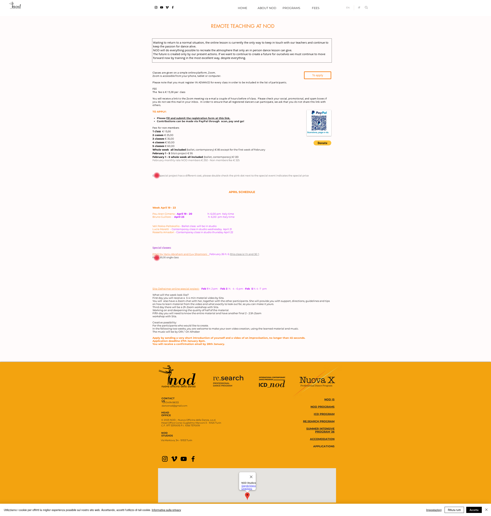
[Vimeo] (167, 7)
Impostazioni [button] (434, 510)
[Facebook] (173, 7)
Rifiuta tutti (454, 510)
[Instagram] (156, 7)
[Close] (486, 510)
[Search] (367, 7)
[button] (322, 142)
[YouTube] (161, 7)
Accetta (474, 510)
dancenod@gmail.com (174, 405)
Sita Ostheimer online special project (175, 288)
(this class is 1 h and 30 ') (244, 254)
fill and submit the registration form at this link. (198, 118)
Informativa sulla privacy (166, 510)
